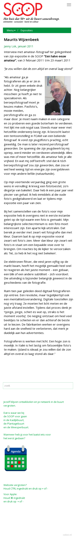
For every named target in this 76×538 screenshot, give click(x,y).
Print (8, 370)
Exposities (27, 30)
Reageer (26, 370)
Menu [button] (10, 30)
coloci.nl (67, 535)
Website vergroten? (15, 485)
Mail (16, 370)
